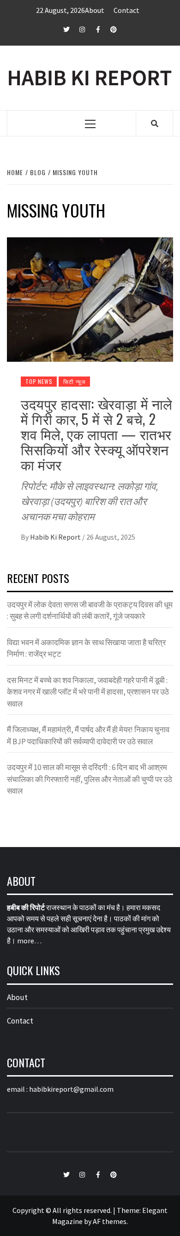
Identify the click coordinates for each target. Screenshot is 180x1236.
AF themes (109, 1221)
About (94, 10)
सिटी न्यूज (74, 381)
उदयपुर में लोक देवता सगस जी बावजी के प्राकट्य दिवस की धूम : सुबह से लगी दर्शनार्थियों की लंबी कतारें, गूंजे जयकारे (90, 611)
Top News (38, 381)
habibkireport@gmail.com (71, 1089)
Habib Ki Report (56, 536)
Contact (126, 10)
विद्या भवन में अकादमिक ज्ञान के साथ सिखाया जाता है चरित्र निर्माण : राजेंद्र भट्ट (86, 648)
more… (29, 940)
